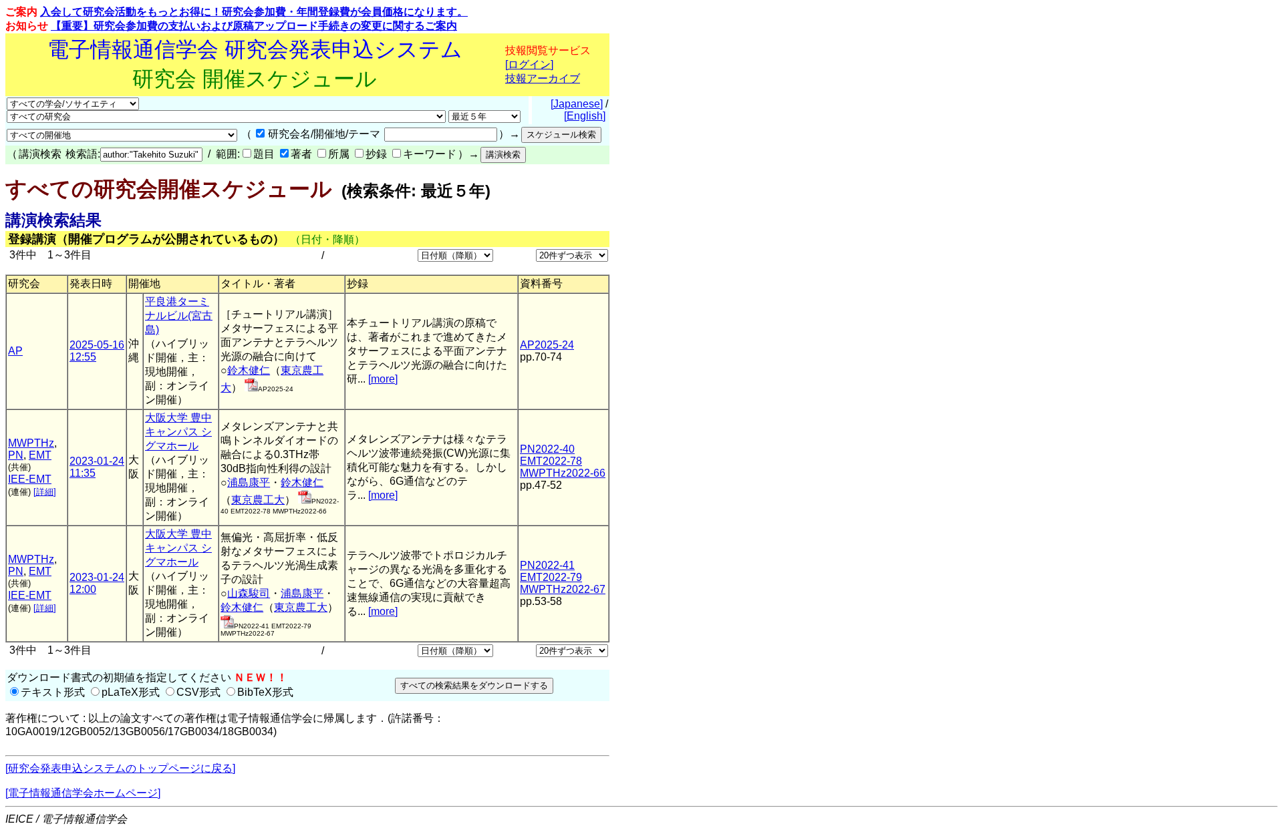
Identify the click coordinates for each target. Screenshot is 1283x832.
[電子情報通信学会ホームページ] (82, 793)
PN (15, 455)
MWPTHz (31, 443)
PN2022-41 (547, 565)
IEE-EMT (29, 479)
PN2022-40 (547, 449)
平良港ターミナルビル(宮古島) (178, 315)
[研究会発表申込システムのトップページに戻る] (120, 768)
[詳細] (44, 492)
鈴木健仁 (248, 370)
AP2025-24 (547, 345)
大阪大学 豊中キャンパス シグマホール (178, 431)
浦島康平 (248, 482)
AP (15, 351)
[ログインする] (251, 387)
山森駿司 (248, 593)
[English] (584, 116)
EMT (40, 455)
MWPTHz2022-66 (562, 473)
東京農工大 (258, 499)
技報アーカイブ (542, 78)
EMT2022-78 (551, 461)
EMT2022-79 (551, 577)
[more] (383, 379)
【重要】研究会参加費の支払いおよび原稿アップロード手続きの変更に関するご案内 (254, 25)
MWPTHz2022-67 (562, 589)
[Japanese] (577, 104)
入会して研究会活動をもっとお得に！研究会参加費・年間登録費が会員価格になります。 (254, 11)
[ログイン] (529, 64)
